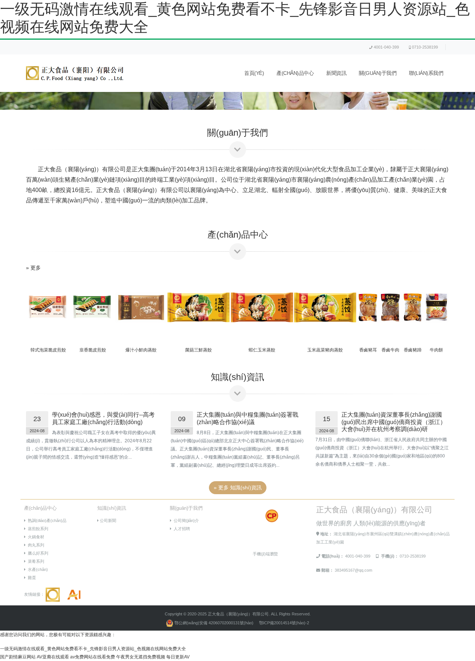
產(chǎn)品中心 (295, 73)
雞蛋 (31, 577)
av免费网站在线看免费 (92, 657)
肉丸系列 (35, 545)
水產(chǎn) (37, 569)
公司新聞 (107, 520)
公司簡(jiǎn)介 (185, 520)
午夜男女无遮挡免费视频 (140, 657)
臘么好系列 (37, 553)
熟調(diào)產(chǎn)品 (46, 520)
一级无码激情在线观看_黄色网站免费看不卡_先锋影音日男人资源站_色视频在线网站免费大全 (93, 648)
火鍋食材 (35, 537)
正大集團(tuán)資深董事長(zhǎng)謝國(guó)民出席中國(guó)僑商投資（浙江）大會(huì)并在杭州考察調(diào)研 (393, 422)
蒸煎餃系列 (37, 528)
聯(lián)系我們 (426, 73)
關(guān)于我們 (377, 73)
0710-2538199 (425, 47)
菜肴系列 (35, 561)
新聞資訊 (336, 73)
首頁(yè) (254, 73)
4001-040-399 (386, 47)
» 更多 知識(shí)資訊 (238, 487)
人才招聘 (180, 528)
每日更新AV (178, 657)
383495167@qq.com (353, 570)
